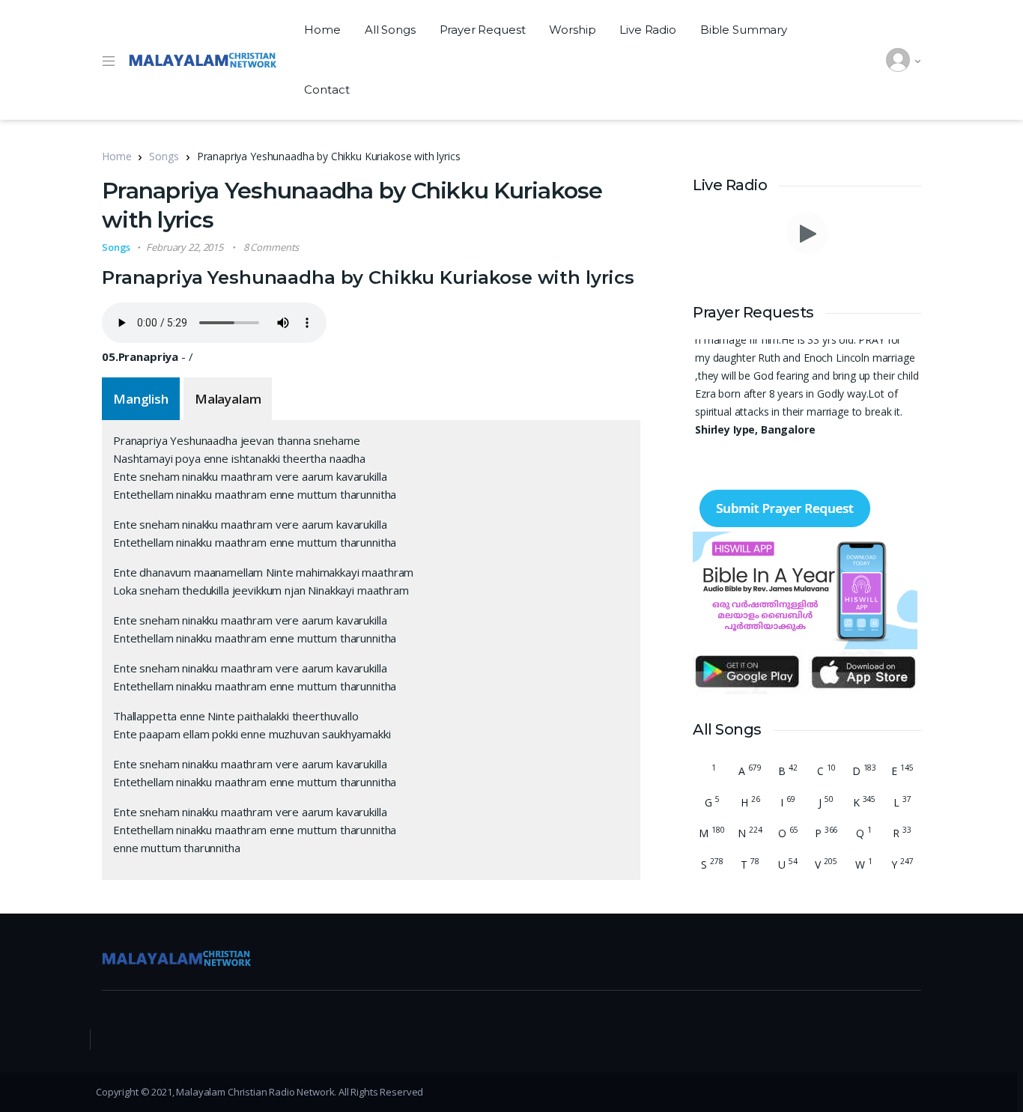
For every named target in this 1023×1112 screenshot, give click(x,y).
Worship (572, 29)
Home (322, 29)
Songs (163, 156)
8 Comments (271, 247)
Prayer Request (483, 29)
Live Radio (647, 29)
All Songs (390, 29)
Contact (326, 89)
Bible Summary (743, 29)
